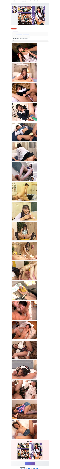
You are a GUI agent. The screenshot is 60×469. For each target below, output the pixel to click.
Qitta (33, 467)
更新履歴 (29, 468)
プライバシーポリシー (25, 468)
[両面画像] (32, 15)
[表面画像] (14, 9)
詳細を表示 (14, 40)
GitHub (39, 467)
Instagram (37, 467)
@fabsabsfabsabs (36, 468)
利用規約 (22, 468)
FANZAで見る (14, 28)
